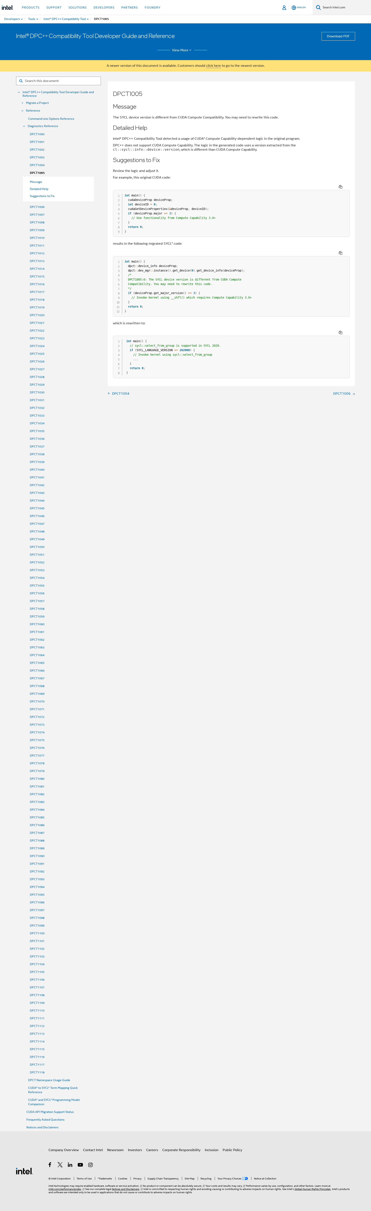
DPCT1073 (37, 725)
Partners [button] (129, 7)
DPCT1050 (37, 547)
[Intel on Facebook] (50, 1165)
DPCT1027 (37, 369)
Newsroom (115, 1150)
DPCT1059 (37, 616)
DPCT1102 (37, 949)
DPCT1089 (37, 848)
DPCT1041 (37, 477)
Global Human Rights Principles (313, 1189)
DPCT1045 (37, 508)
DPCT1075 (37, 740)
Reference (33, 110)
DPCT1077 (37, 755)
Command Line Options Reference (51, 119)
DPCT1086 (37, 825)
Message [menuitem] (36, 182)
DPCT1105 (37, 972)
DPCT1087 (37, 833)
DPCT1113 (37, 1034)
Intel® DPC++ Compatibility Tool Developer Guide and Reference (58, 94)
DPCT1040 (37, 470)
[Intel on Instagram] (90, 1165)
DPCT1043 (37, 493)
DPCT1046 (37, 516)
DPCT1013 (37, 261)
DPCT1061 (37, 632)
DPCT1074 (37, 732)
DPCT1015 (37, 276)
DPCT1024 (37, 346)
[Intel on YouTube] (80, 1165)
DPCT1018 (37, 300)
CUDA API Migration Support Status (50, 1112)
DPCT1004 (37, 165)
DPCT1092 (37, 871)
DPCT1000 (37, 134)
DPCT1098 (37, 918)
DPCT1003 (37, 157)
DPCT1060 (37, 624)
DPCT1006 (37, 207)
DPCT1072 (37, 717)
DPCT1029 (37, 385)
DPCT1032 (37, 408)
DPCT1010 (37, 238)
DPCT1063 (37, 647)
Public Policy (232, 1150)
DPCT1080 (37, 779)
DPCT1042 (37, 485)
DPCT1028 (37, 377)
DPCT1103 (37, 956)
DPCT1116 (37, 1057)
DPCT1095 (37, 895)
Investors (135, 1150)
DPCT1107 (37, 987)
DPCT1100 (37, 933)
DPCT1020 (37, 315)
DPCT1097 (37, 910)
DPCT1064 (37, 655)
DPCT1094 (37, 887)
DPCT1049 (37, 539)
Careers (152, 1150)
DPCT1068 (37, 686)
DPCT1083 (37, 802)
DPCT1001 (37, 142)
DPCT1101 (37, 941)
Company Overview (64, 1150)
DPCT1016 (37, 284)
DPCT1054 (37, 578)
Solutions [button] (77, 7)
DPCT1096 (37, 902)
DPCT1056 (37, 593)
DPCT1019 (37, 307)
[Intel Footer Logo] (24, 1171)
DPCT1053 (37, 570)
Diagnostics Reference (43, 126)
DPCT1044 (37, 500)
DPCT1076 (37, 748)
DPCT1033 (37, 415)
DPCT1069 (37, 694)
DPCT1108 (37, 995)
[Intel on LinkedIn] (70, 1165)
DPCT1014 (37, 269)
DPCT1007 (37, 215)
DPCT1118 (37, 1072)
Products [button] (31, 7)
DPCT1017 (37, 292)
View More (180, 50)
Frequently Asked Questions (45, 1119)
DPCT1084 (37, 810)
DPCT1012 (37, 253)
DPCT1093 (37, 879)
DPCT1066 (37, 670)
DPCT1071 (37, 709)
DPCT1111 (37, 1018)
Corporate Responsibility (181, 1150)
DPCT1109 (37, 1003)
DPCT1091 (37, 864)
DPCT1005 (37, 173)
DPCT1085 (37, 817)
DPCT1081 (37, 786)
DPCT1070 (37, 701)
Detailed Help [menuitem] (39, 189)
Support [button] (54, 7)
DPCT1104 (37, 964)
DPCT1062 (37, 640)
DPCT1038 (37, 454)
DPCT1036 (37, 439)
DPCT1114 (37, 1041)
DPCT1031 (37, 400)
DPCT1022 (37, 330)
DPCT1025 (37, 354)
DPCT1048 (37, 531)
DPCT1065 (37, 663)
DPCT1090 (37, 856)
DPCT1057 (37, 601)
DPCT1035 (37, 431)
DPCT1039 (37, 462)
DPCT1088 (37, 840)
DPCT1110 (37, 1010)
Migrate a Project (37, 103)
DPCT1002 (37, 150)
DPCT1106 (37, 980)
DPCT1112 (37, 1026)
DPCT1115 (37, 1049)
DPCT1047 (37, 524)
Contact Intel (93, 1150)
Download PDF (338, 36)
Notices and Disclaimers (42, 1127)
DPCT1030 (37, 392)
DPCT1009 (37, 230)
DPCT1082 (37, 794)
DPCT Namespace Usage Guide (49, 1080)
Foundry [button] (153, 7)
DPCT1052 (37, 562)
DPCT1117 (37, 1065)
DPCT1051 (37, 555)
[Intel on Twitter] (60, 1165)
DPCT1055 (37, 585)
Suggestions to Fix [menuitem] (42, 196)
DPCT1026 (37, 361)
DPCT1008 (37, 222)
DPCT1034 (37, 423)
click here (213, 66)
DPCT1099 (37, 925)
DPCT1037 (37, 446)
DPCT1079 (37, 771)
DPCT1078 (37, 763)
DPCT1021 (37, 323)
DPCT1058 (37, 609)
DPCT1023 (37, 338)
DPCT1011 (37, 245)
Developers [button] (104, 7)
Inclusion (211, 1150)
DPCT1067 (37, 678)
